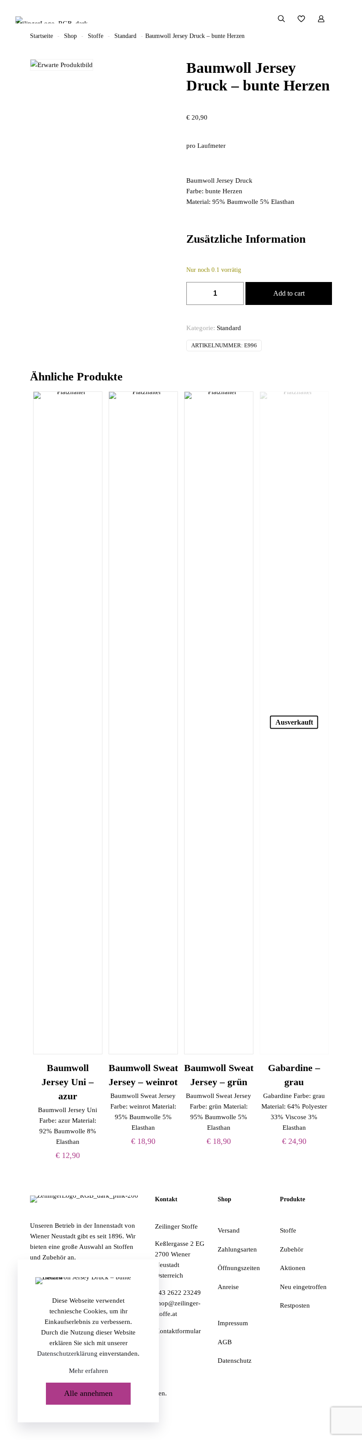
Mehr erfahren (88, 1370)
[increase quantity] (233, 293)
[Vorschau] (90, 442)
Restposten (295, 1305)
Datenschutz (235, 1360)
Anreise (228, 1286)
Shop (70, 36)
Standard (125, 36)
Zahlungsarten (237, 1249)
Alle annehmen (88, 1393)
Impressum (233, 1323)
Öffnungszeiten (239, 1267)
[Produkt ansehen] (90, 404)
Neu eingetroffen (303, 1286)
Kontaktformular (178, 1331)
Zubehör (291, 1249)
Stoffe (95, 36)
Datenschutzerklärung (67, 1353)
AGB (225, 1342)
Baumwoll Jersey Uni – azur (67, 1082)
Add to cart (289, 293)
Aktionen (292, 1267)
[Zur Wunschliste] (90, 423)
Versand (229, 1230)
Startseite (41, 36)
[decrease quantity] (196, 293)
